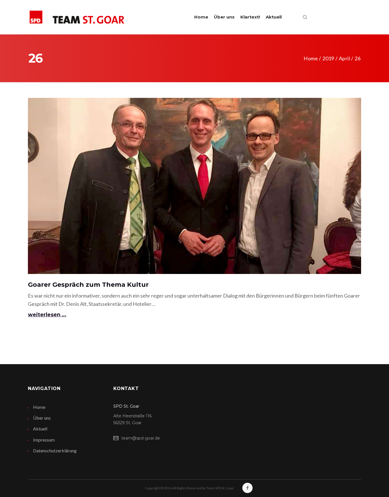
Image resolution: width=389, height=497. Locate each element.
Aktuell (274, 17)
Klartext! (250, 17)
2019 (328, 58)
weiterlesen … (47, 315)
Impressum (44, 439)
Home (201, 17)
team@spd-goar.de (140, 438)
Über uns (224, 17)
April (344, 58)
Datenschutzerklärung (55, 450)
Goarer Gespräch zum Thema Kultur (88, 284)
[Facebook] (247, 488)
